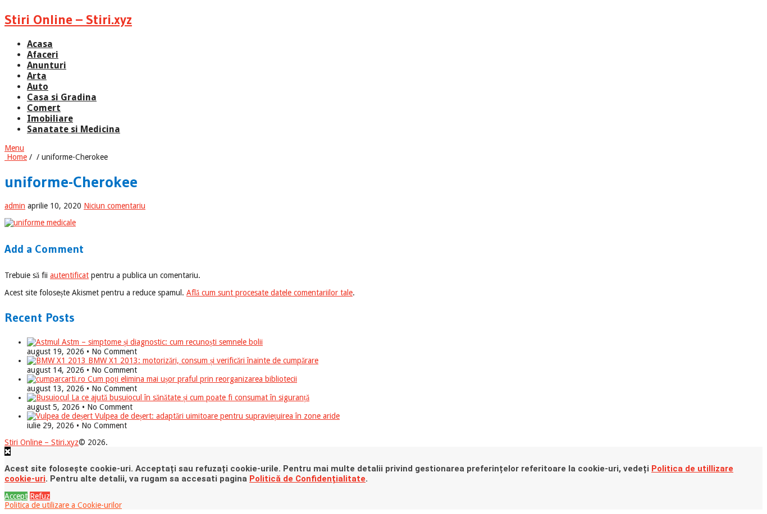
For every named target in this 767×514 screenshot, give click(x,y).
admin (14, 205)
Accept (16, 496)
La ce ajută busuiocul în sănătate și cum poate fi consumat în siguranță (189, 397)
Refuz (40, 496)
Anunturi (46, 65)
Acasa (40, 44)
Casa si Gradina (62, 97)
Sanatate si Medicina (73, 129)
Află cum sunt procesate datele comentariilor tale (269, 292)
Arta (37, 76)
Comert (44, 108)
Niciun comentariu (114, 205)
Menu (14, 147)
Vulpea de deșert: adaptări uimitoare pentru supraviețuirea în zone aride (216, 415)
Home (15, 156)
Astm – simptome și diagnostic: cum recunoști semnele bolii (161, 341)
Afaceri (42, 54)
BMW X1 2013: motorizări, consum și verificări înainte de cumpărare (202, 360)
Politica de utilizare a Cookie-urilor (63, 505)
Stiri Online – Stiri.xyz (68, 19)
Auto (37, 86)
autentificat (69, 275)
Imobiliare (50, 118)
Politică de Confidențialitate (307, 479)
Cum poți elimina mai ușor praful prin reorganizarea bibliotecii (191, 378)
